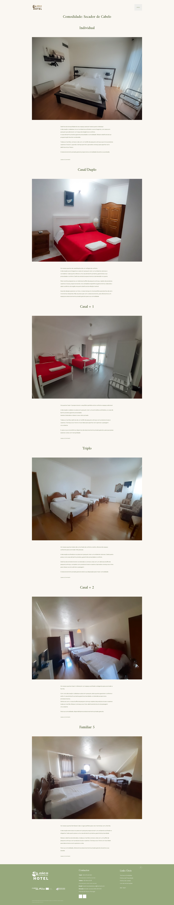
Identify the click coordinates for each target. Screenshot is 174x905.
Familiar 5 (87, 727)
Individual (87, 28)
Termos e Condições (126, 875)
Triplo (87, 448)
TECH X (41, 902)
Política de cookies (125, 880)
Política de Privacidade (126, 878)
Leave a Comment (65, 159)
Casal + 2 (87, 587)
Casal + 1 (87, 306)
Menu (138, 7)
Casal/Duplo (87, 170)
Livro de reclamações (126, 883)
